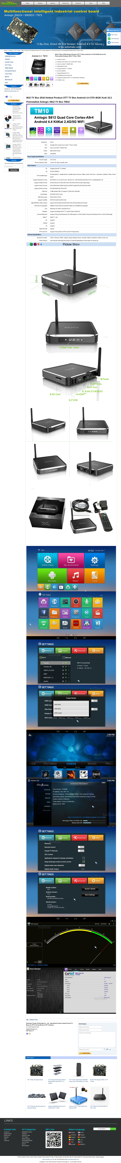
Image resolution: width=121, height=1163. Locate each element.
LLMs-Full (6, 1140)
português (83, 1137)
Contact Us (78, 3)
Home (27, 3)
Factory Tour (65, 3)
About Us (52, 3)
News (90, 3)
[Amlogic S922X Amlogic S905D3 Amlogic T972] (60, 28)
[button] (57, 47)
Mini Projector (8, 79)
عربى (81, 1139)
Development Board (10, 71)
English (73, 1132)
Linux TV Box (8, 74)
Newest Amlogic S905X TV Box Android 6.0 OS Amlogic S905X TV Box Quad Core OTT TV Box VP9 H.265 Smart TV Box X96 (18, 152)
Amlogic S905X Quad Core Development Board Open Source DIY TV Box (18, 117)
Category (10, 50)
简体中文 (82, 1144)
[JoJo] (6, 96)
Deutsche (73, 1135)
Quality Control (8, 1133)
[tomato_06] (27, 1034)
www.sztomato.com (47, 1159)
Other (6, 82)
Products (40, 3)
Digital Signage (9, 68)
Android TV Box (9, 62)
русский (73, 1144)
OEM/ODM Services (10, 56)
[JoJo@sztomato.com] (30, 1034)
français (82, 1135)
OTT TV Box (17, 50)
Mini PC (7, 76)
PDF (33, 1030)
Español (73, 1137)
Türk (72, 1142)
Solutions (7, 59)
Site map (6, 1137)
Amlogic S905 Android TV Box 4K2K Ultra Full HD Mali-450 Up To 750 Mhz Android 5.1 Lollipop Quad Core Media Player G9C (18, 127)
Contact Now (14, 100)
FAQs (103, 3)
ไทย (81, 1142)
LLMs (5, 1139)
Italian (72, 1139)
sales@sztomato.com (13, 91)
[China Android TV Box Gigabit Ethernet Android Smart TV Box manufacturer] (8, 108)
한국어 (82, 1132)
